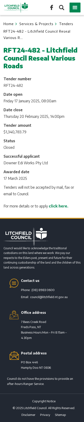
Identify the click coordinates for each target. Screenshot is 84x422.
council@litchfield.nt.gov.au (49, 297)
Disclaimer (28, 415)
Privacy (45, 415)
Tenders (66, 24)
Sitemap (60, 415)
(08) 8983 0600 (43, 290)
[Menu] (75, 7)
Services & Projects (36, 24)
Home (9, 24)
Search (61, 8)
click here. (58, 206)
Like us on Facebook (51, 7)
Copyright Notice (44, 401)
